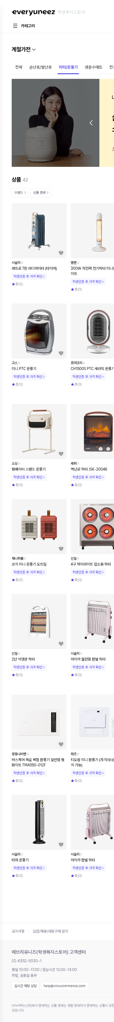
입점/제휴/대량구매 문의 (50, 931)
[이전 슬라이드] (91, 122)
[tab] (19, 67)
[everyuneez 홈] (48, 13)
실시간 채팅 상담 (25, 986)
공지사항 (18, 931)
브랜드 (18, 193)
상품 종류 (39, 193)
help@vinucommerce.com (65, 986)
